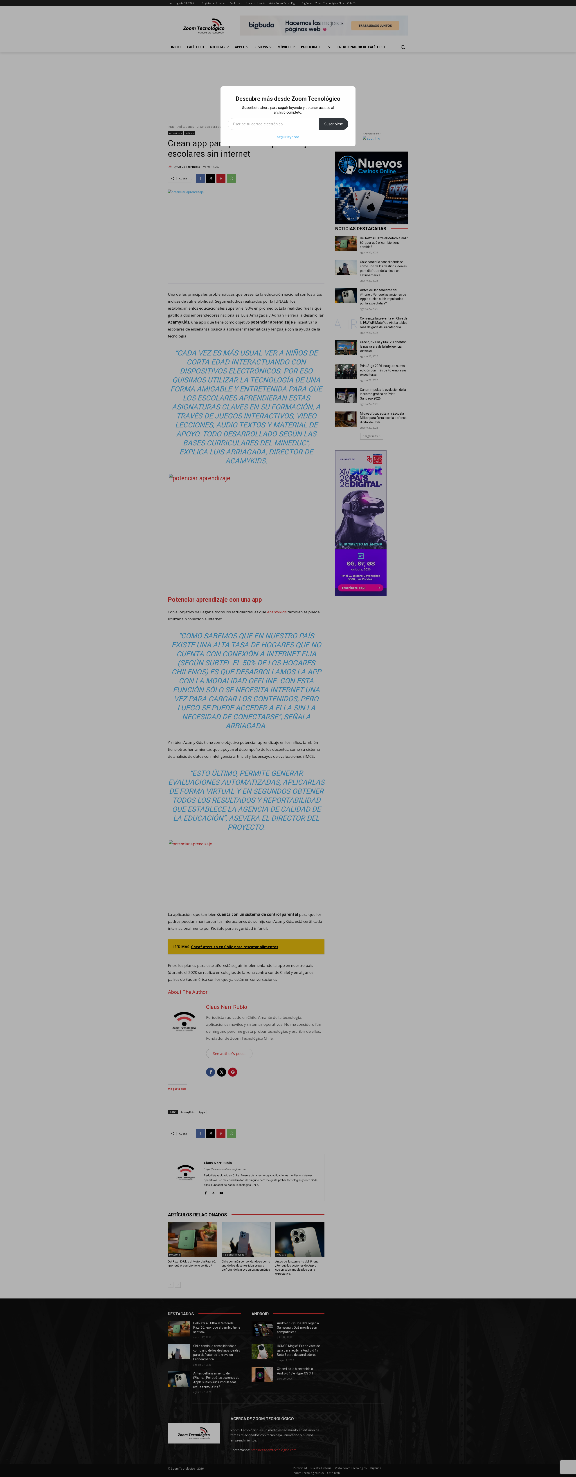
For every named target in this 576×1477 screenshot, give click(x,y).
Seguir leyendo (288, 137)
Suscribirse (333, 124)
